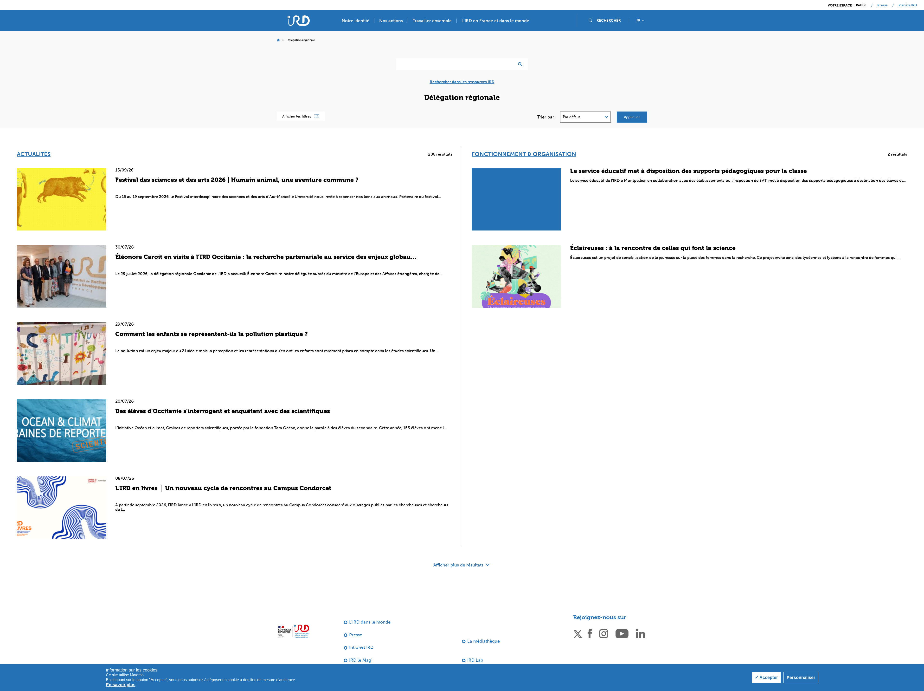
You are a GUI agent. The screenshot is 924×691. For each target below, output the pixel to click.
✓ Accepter (766, 677)
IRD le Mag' (360, 660)
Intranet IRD (361, 647)
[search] (611, 20)
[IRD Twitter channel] (577, 633)
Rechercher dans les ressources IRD (462, 82)
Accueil (278, 40)
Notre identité (355, 21)
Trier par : (547, 117)
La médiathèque (483, 641)
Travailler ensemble (432, 21)
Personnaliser (801, 677)
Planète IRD (907, 5)
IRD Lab (475, 660)
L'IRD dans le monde (370, 622)
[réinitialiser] (509, 64)
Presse (882, 5)
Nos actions (391, 21)
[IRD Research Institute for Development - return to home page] (294, 631)
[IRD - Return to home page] (299, 20)
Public (861, 5)
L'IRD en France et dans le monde (495, 21)
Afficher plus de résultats (459, 565)
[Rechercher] (521, 64)
